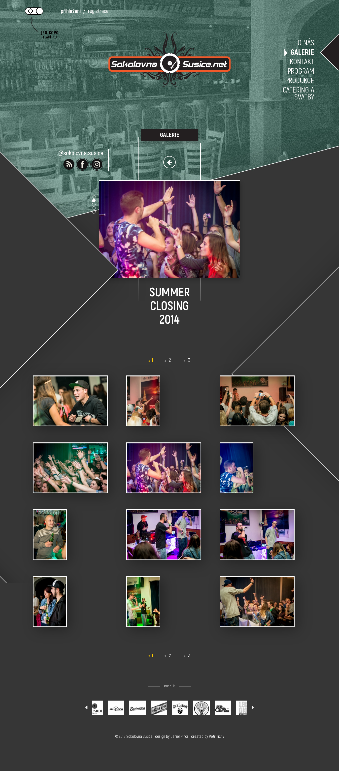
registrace (98, 11)
